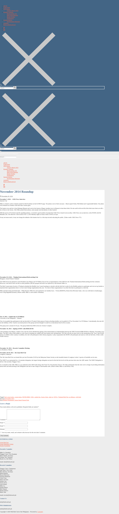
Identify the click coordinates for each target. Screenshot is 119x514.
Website (2, 429)
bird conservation (9, 397)
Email (2, 426)
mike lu (51, 397)
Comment (3, 419)
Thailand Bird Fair (63, 397)
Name (2, 422)
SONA (55, 397)
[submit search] (14, 87)
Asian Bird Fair (4, 442)
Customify (40, 512)
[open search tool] (27, 85)
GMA (32, 397)
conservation (18, 397)
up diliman (72, 397)
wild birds (78, 397)
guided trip (37, 397)
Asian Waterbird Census (6, 444)
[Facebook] (4, 28)
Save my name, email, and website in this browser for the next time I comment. (23, 432)
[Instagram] (4, 30)
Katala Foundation (5, 445)
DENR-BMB (26, 397)
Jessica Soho (44, 397)
